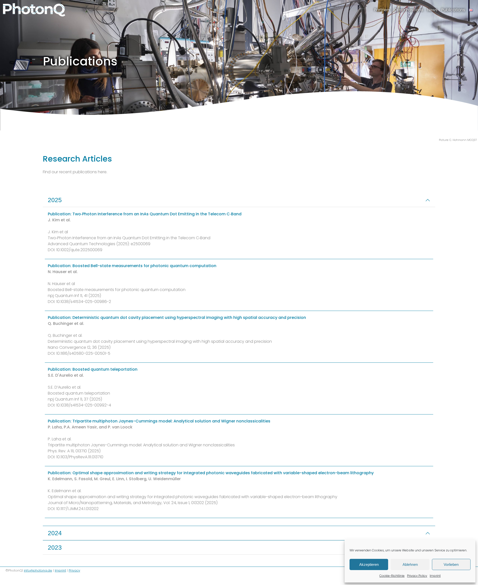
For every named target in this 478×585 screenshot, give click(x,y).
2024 (55, 532)
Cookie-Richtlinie (392, 576)
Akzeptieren (369, 564)
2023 (55, 547)
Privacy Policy (417, 576)
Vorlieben (451, 564)
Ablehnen (410, 564)
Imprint (435, 576)
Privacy (74, 570)
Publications (453, 10)
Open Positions (408, 10)
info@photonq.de (38, 570)
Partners (382, 10)
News (432, 10)
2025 (55, 199)
